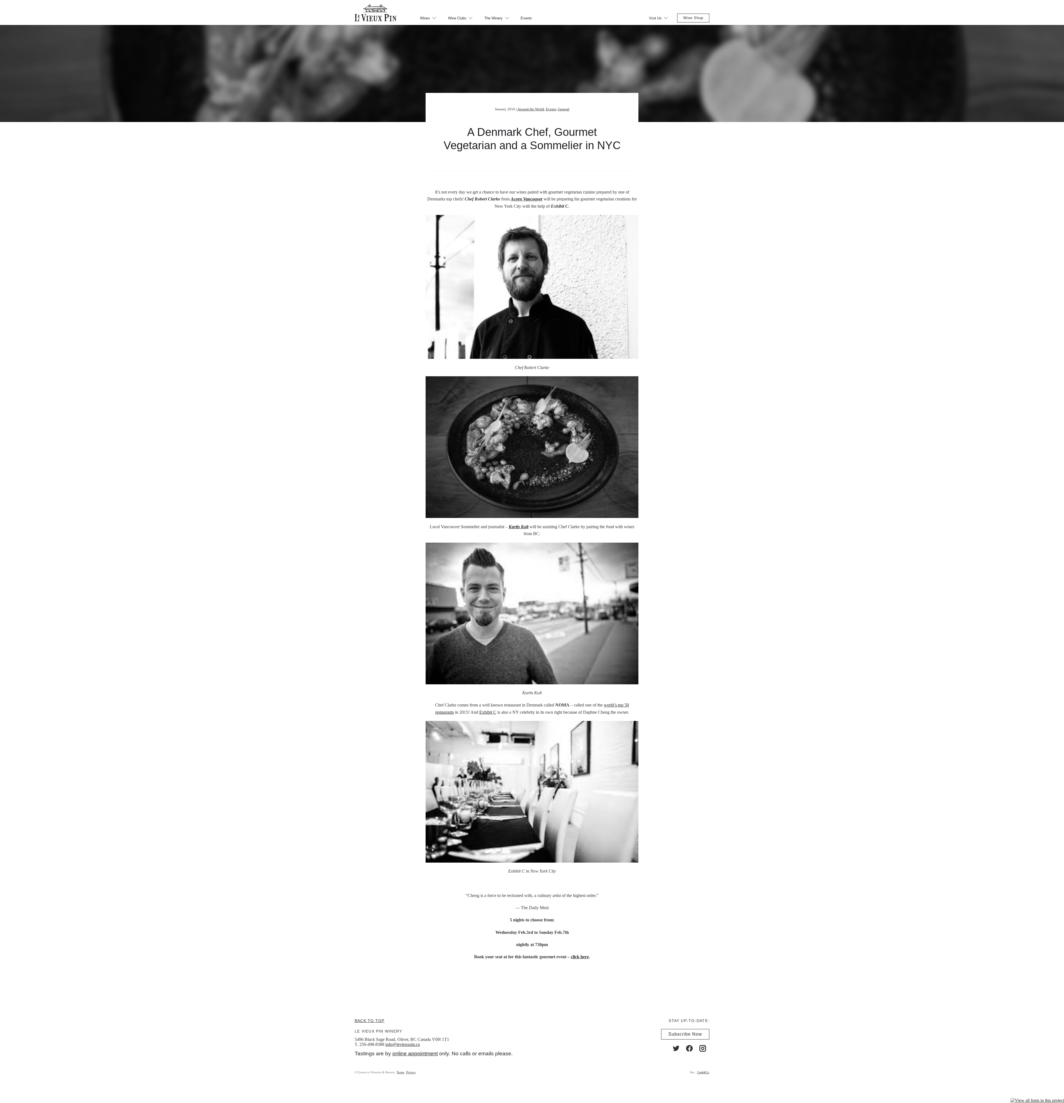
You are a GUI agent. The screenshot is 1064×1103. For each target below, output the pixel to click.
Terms (400, 1072)
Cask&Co (703, 1072)
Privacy (411, 1072)
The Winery (493, 18)
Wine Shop (693, 18)
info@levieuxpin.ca (402, 1044)
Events (526, 18)
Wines (425, 18)
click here (580, 956)
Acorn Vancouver (527, 199)
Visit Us (655, 18)
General (563, 109)
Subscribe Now (685, 1034)
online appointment (415, 1053)
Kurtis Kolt (518, 526)
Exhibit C (487, 712)
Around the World (530, 109)
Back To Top (369, 1020)
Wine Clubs (457, 18)
